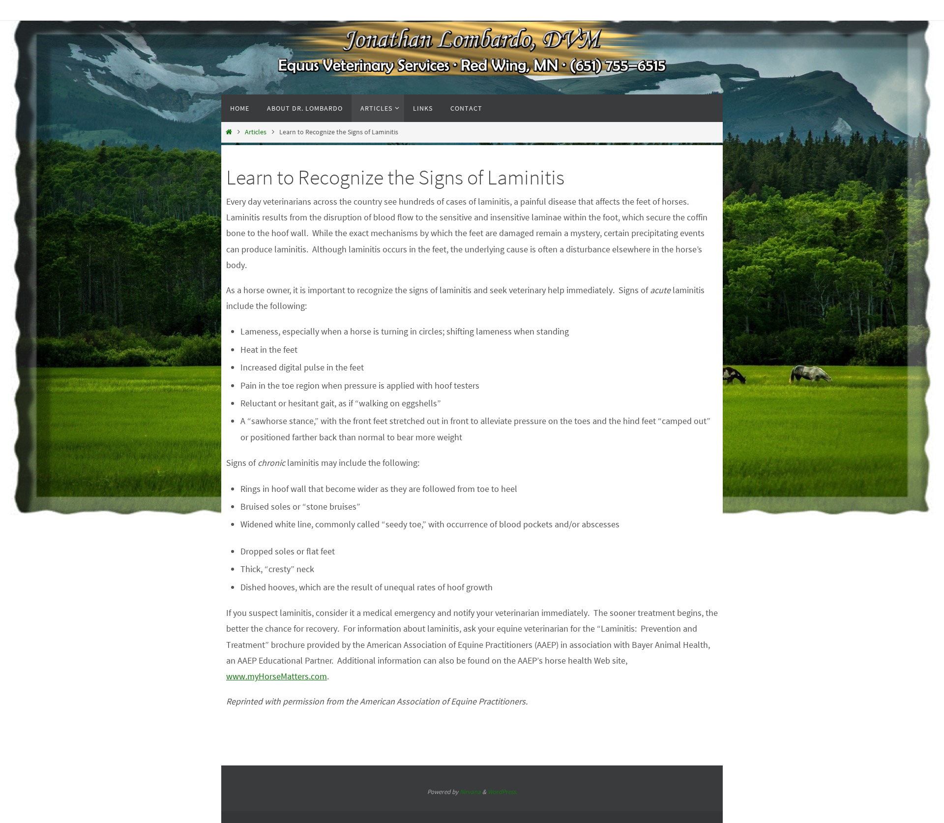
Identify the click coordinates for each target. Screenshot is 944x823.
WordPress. (502, 792)
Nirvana (470, 792)
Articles (255, 131)
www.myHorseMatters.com (276, 676)
